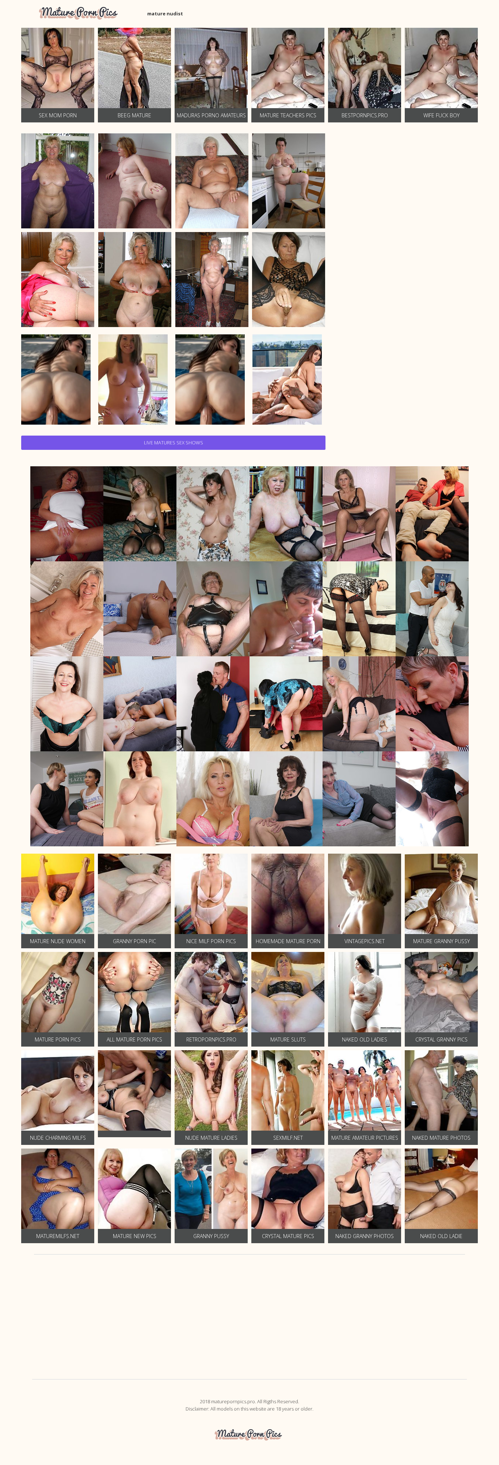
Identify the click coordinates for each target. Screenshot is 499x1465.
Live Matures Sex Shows (173, 442)
